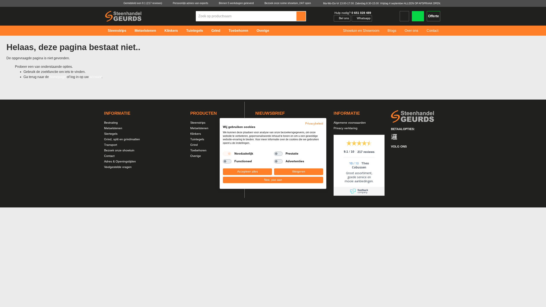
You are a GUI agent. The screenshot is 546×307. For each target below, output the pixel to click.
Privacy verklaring (345, 128)
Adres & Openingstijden (120, 161)
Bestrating (111, 122)
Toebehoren (198, 150)
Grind (194, 144)
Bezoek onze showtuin (119, 150)
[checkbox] (227, 154)
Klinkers (195, 133)
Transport (110, 144)
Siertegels (111, 133)
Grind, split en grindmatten (122, 139)
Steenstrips (197, 122)
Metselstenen (113, 128)
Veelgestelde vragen (118, 167)
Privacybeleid (314, 123)
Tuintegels (197, 139)
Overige (195, 156)
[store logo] (123, 16)
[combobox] (246, 16)
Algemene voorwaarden (350, 122)
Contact (109, 156)
